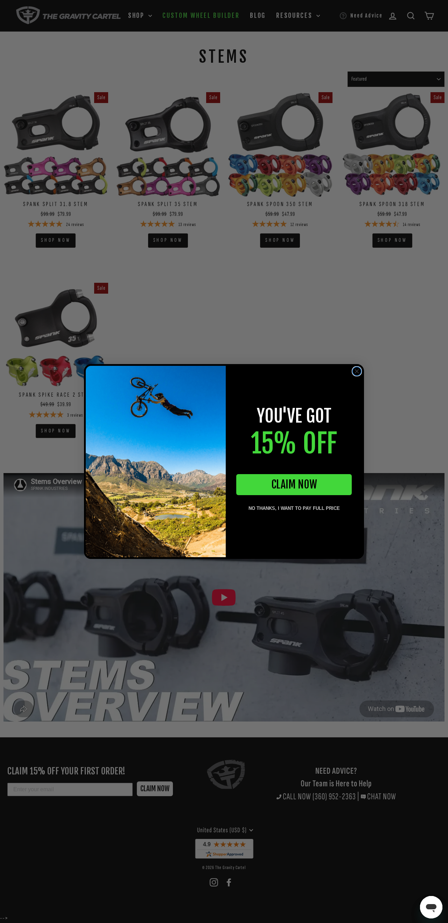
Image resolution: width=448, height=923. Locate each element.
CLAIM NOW (294, 484)
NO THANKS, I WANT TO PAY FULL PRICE (294, 508)
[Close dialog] (356, 371)
